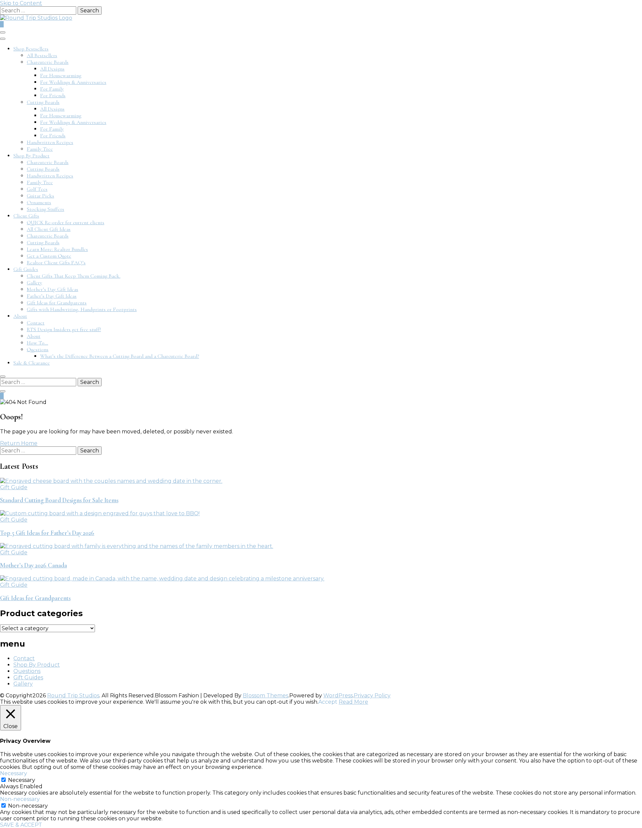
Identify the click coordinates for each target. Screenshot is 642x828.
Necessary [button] (13, 773)
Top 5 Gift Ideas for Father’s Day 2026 (47, 533)
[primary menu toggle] (2, 32)
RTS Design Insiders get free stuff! (64, 329)
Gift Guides (25, 269)
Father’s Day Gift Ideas (52, 296)
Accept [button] (327, 702)
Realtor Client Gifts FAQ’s (56, 262)
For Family (52, 89)
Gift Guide (13, 487)
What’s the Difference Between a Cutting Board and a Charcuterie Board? (119, 356)
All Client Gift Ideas (49, 229)
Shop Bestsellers (30, 48)
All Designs (52, 68)
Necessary (21, 780)
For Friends (53, 95)
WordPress (338, 695)
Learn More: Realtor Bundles (57, 249)
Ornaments (39, 202)
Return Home (18, 443)
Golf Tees (37, 189)
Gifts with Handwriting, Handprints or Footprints (82, 309)
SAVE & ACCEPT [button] (21, 825)
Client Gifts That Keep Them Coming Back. (73, 276)
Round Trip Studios (73, 695)
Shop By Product (31, 155)
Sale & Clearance (31, 363)
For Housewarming (60, 75)
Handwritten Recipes (50, 142)
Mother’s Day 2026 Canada (33, 565)
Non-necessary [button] (20, 799)
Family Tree (40, 149)
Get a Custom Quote (49, 256)
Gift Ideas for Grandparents (57, 302)
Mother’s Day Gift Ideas (52, 289)
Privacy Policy (372, 695)
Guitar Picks (40, 195)
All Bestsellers (42, 55)
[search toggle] (2, 377)
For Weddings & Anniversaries (73, 82)
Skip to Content (21, 3)
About (20, 316)
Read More (353, 702)
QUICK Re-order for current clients (65, 222)
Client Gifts (26, 216)
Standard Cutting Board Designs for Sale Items (59, 500)
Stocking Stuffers (45, 209)
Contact (35, 322)
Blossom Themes (265, 695)
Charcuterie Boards (48, 62)
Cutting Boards (43, 102)
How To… (37, 342)
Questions (37, 349)
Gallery (34, 282)
